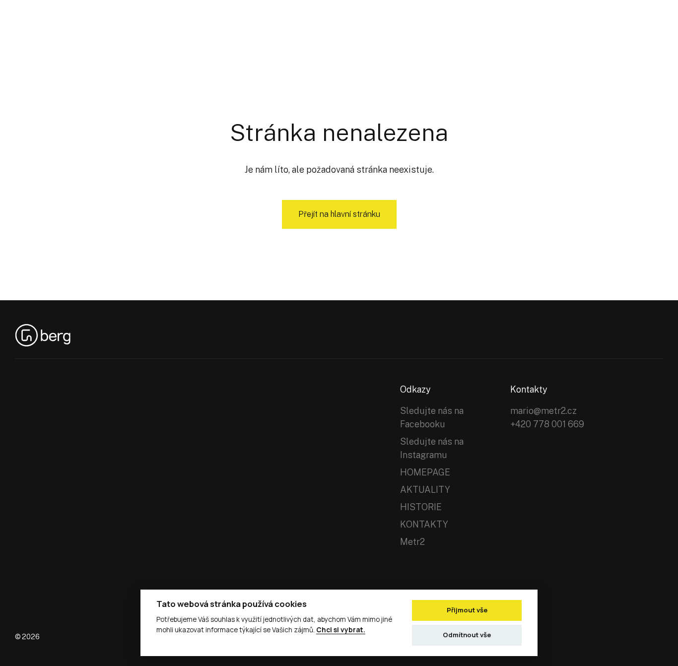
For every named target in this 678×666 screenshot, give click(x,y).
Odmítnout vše (467, 634)
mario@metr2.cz (543, 410)
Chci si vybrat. (340, 630)
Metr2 (412, 541)
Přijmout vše (467, 609)
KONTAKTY (424, 524)
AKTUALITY (425, 489)
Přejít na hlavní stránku (339, 214)
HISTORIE (421, 507)
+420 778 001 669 (547, 424)
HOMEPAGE (425, 472)
